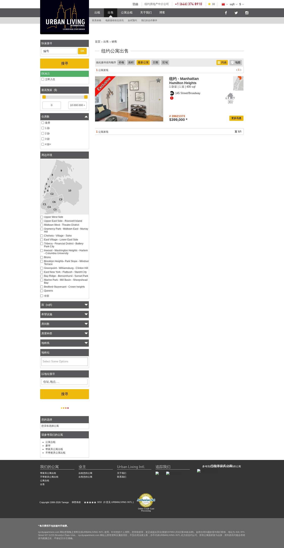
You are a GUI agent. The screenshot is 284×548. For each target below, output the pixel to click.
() (213, 4)
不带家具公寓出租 (55, 452)
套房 (47, 122)
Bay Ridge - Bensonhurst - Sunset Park (66, 276)
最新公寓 (143, 62)
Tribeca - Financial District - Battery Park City (63, 245)
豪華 (48, 445)
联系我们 (121, 477)
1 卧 (47, 128)
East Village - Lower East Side (61, 239)
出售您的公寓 (85, 477)
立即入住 (50, 79)
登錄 (135, 4)
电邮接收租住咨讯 (114, 20)
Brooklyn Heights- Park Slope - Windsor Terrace (66, 263)
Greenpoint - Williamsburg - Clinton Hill (66, 268)
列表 (224, 62)
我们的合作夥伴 (149, 20)
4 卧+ (48, 144)
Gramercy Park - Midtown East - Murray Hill (66, 230)
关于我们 (146, 12)
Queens (48, 290)
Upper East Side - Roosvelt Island (63, 220)
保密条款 (76, 502)
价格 (121, 62)
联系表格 (96, 20)
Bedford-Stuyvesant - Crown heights (64, 286)
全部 (46, 295)
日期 (155, 62)
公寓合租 (127, 12)
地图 (238, 62)
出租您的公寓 (85, 473)
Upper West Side (53, 217)
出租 (97, 12)
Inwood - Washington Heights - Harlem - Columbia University (66, 252)
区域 (165, 62)
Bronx (47, 257)
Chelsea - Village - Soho (58, 235)
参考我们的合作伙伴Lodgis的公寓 (221, 466)
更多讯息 (236, 118)
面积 (131, 62)
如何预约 (132, 20)
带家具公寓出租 (54, 449)
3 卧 (47, 138)
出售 (111, 12)
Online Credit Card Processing (146, 510)
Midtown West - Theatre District (61, 224)
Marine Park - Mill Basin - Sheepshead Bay (66, 281)
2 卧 (47, 133)
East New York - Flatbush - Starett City (65, 272)
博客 (162, 12)
